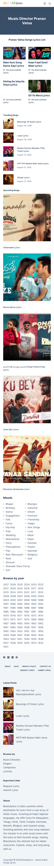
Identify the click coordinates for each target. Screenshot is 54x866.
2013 (20, 592)
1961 (5, 627)
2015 (6, 592)
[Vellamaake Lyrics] (27, 217)
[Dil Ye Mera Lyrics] (39, 86)
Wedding (11, 535)
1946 (27, 635)
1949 (6, 635)
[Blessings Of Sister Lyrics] (8, 123)
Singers (7, 763)
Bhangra (32, 504)
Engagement (13, 515)
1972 (13, 619)
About (8, 666)
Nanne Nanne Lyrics (12, 307)
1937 (6, 642)
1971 (19, 619)
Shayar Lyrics (23, 177)
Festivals (32, 515)
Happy (31, 523)
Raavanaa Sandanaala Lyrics (16, 489)
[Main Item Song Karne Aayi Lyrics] (14, 53)
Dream (31, 511)
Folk (8, 519)
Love (30, 531)
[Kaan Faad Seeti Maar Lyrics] (39, 53)
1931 (5, 646)
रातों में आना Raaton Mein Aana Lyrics (33, 163)
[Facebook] (4, 657)
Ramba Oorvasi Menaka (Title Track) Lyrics (32, 727)
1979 (6, 615)
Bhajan (9, 504)
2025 (20, 584)
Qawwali (32, 550)
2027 (6, 584)
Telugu (7, 821)
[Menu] (44, 3)
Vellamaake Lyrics (11, 247)
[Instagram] (12, 657)
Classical (32, 508)
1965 (20, 623)
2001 (20, 600)
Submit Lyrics (44, 670)
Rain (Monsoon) (14, 554)
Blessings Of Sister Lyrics (29, 122)
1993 (34, 604)
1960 (13, 627)
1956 (40, 627)
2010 (40, 592)
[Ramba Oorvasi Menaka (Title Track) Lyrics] (8, 151)
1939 (34, 639)
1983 (20, 611)
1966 (13, 623)
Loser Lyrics (22, 135)
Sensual (10, 562)
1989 (20, 607)
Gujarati (32, 825)
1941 (19, 639)
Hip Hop (10, 527)
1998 (40, 600)
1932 (40, 642)
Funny (9, 523)
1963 (34, 623)
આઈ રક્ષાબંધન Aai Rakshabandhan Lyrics (28, 692)
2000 (27, 600)
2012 (26, 592)
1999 (34, 600)
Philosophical (13, 546)
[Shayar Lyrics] (8, 179)
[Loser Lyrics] (8, 137)
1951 (33, 631)
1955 (6, 631)
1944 (40, 635)
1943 (6, 639)
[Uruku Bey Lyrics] (27, 399)
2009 (6, 596)
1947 (20, 635)
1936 (13, 642)
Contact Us (45, 666)
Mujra (31, 539)
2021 (6, 588)
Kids (8, 531)
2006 (27, 596)
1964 (27, 623)
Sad (30, 558)
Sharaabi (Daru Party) (18, 566)
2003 (6, 600)
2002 (13, 600)
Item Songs (34, 527)
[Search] (50, 3)
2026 (13, 584)
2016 (40, 588)
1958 (26, 627)
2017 (33, 588)
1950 (40, 631)
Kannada (41, 821)
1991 (5, 607)
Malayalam (42, 818)
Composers (9, 767)
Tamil (22, 821)
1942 (13, 639)
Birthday (10, 508)
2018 (26, 588)
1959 (20, 627)
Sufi (8, 570)
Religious (33, 554)
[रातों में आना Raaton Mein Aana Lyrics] (8, 165)
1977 (19, 615)
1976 (26, 615)
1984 (13, 611)
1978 (13, 615)
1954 (13, 631)
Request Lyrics (27, 670)
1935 (20, 642)
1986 (40, 607)
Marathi (7, 825)
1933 (34, 642)
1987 (33, 607)
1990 (13, 607)
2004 (41, 596)
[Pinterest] (17, 657)
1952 (26, 631)
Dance (9, 511)
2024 (27, 584)
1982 (26, 611)
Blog (16, 666)
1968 (40, 619)
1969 (34, 619)
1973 (6, 619)
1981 (33, 611)
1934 (27, 642)
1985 (6, 611)
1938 (40, 639)
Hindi (15, 821)
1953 (20, 631)
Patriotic (32, 543)
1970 (26, 619)
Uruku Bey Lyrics (11, 429)
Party (9, 543)
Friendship (33, 519)
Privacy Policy (29, 666)
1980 (40, 611)
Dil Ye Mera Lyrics (39, 95)
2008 (13, 596)
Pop (8, 550)
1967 (6, 623)
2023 (34, 584)
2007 (20, 596)
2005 (34, 596)
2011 (33, 592)
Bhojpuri (17, 825)
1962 (40, 623)
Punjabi (31, 821)
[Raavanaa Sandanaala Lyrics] (27, 459)
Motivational (12, 539)
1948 (13, 635)
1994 (27, 604)
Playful (31, 546)
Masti (31, 535)
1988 (26, 607)
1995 (20, 604)
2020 (13, 588)
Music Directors (11, 759)
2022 (40, 584)
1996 (13, 604)
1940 (27, 639)
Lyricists (7, 771)
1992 (40, 604)
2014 (13, 592)
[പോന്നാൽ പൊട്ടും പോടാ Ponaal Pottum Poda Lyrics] (27, 337)
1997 (6, 604)
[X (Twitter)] (8, 657)
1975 (33, 615)
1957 (33, 627)
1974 (40, 615)
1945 (33, 635)
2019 (20, 588)
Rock (8, 558)
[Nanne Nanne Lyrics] (27, 277)
